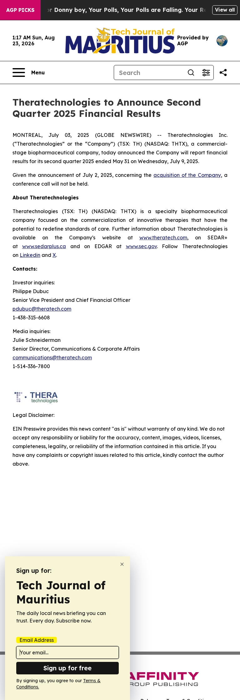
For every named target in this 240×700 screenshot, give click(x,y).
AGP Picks (20, 10)
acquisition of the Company (187, 175)
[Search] (190, 72)
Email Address (36, 640)
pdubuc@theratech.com (41, 309)
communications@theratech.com (52, 357)
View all (225, 10)
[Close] (122, 564)
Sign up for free (67, 668)
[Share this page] (223, 72)
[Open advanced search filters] (205, 72)
